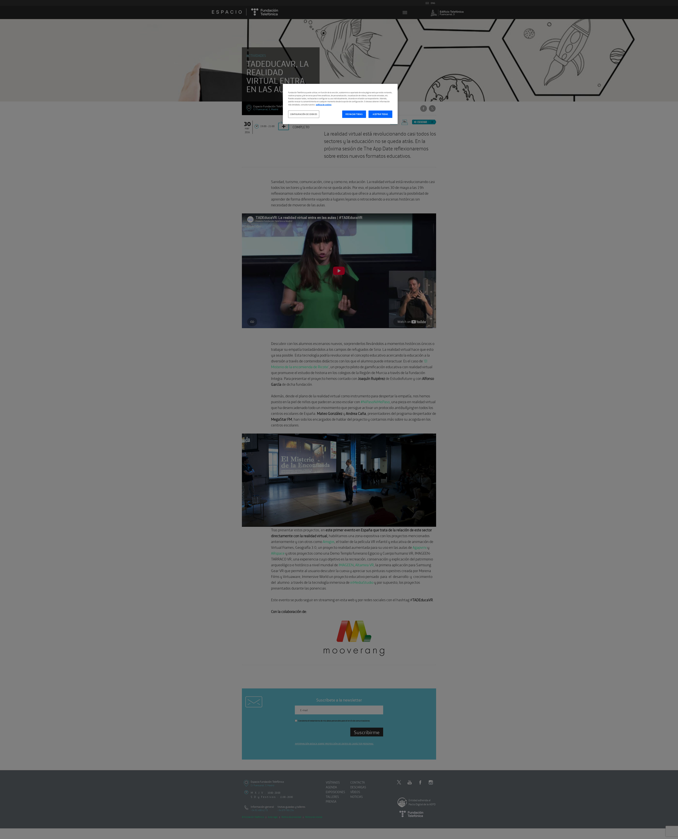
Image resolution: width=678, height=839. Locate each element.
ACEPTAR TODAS (380, 114)
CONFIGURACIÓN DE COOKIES (303, 114)
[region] (340, 104)
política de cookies (323, 104)
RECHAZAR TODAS (354, 114)
